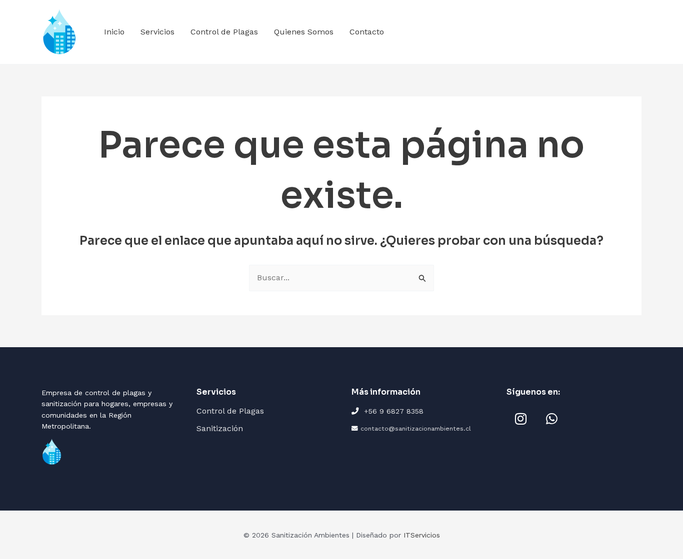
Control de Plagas (224, 31)
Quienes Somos (304, 31)
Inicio (114, 31)
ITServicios (422, 535)
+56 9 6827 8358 (394, 411)
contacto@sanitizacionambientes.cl (415, 428)
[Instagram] (520, 419)
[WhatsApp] (552, 419)
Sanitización (219, 428)
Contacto (367, 31)
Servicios (157, 31)
